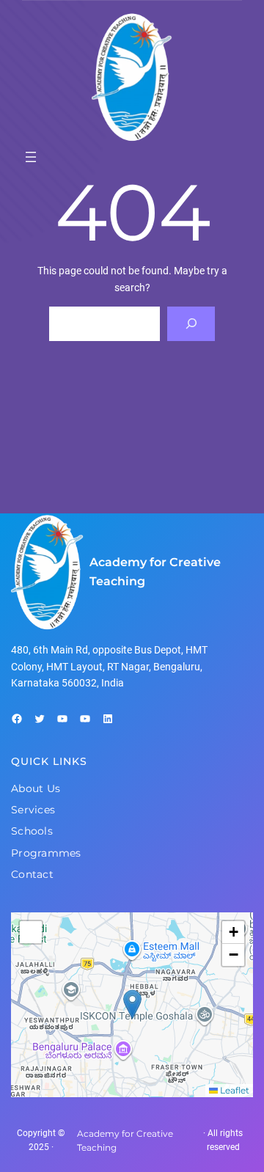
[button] (132, 1004)
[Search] (191, 324)
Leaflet (233, 1090)
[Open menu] (31, 157)
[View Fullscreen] (31, 932)
